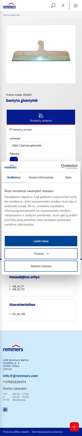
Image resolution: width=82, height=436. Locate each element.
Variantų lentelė (22, 129)
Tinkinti (39, 253)
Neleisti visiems (41, 266)
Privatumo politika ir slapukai (16, 432)
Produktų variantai (41, 120)
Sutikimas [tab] (13, 177)
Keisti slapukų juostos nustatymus (47, 432)
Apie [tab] (68, 177)
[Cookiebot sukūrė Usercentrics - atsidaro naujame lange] (61, 166)
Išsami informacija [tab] (41, 177)
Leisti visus (41, 241)
